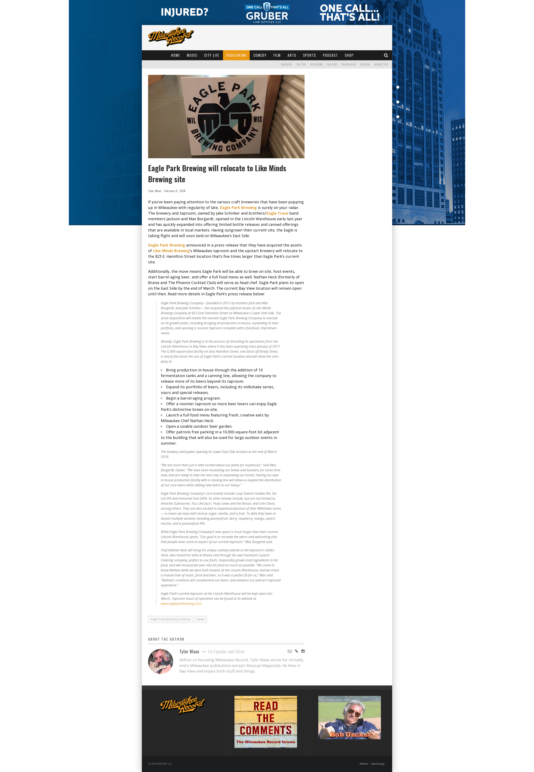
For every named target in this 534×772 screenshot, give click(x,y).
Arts (292, 55)
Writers (364, 764)
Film (277, 55)
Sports (309, 55)
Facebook (286, 64)
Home (175, 55)
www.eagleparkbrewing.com (181, 603)
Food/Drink (236, 55)
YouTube (332, 64)
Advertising (377, 764)
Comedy (260, 55)
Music (192, 55)
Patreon (365, 64)
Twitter (301, 64)
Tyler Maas (155, 191)
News (200, 619)
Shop (349, 55)
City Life (211, 55)
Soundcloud (348, 64)
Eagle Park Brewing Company (171, 619)
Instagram (316, 64)
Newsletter (381, 64)
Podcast (330, 55)
